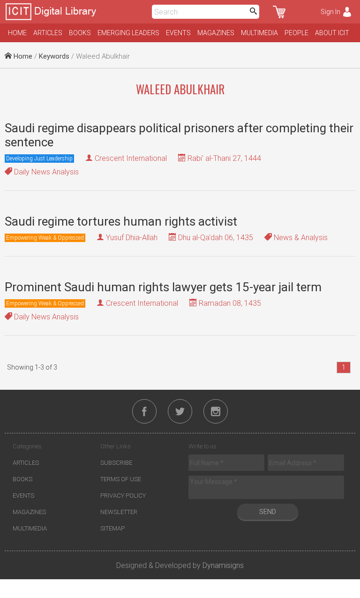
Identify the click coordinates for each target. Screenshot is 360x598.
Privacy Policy (123, 495)
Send (267, 511)
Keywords (54, 56)
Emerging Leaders (128, 33)
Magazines (215, 33)
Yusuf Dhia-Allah (132, 237)
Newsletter (118, 511)
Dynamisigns (223, 565)
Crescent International (131, 158)
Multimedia (259, 33)
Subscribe (116, 462)
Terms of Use (120, 479)
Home (17, 33)
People (296, 33)
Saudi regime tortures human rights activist (121, 221)
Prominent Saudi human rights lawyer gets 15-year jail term (163, 287)
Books (80, 33)
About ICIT (332, 33)
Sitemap (112, 528)
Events (178, 33)
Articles (47, 33)
